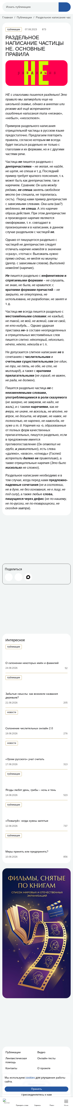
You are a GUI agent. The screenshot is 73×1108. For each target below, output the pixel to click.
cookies (30, 1077)
